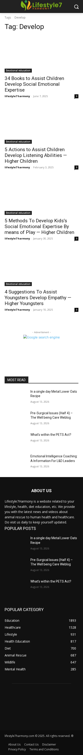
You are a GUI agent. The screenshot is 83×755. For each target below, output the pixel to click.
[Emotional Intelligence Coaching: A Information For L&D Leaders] (16, 462)
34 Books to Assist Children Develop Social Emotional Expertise (34, 84)
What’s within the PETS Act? (50, 434)
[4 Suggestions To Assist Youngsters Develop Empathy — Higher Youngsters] (41, 267)
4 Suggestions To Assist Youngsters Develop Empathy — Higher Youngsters (38, 297)
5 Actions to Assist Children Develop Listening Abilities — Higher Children (36, 155)
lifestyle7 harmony (17, 96)
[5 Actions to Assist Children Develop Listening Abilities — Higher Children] (41, 125)
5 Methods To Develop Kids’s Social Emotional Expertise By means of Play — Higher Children (39, 226)
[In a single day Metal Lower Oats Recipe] (16, 397)
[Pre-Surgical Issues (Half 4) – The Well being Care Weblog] (16, 419)
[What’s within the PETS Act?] (16, 440)
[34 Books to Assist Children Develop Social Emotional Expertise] (41, 54)
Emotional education (18, 70)
